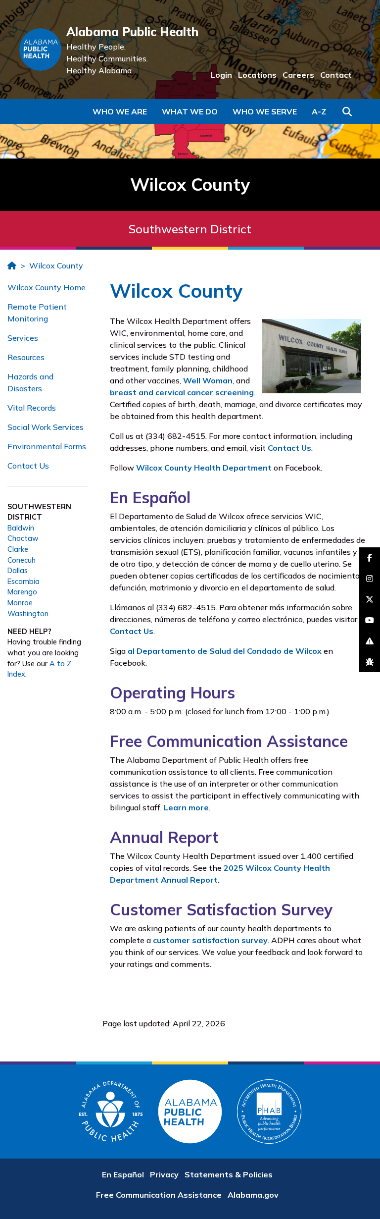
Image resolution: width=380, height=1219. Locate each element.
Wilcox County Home (46, 287)
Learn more (186, 807)
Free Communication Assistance (159, 1195)
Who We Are (120, 111)
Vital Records (31, 408)
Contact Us (28, 466)
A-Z (319, 111)
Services (22, 338)
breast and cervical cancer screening (182, 392)
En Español (123, 1174)
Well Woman (208, 380)
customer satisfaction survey (210, 940)
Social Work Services (45, 427)
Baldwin (20, 528)
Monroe (20, 602)
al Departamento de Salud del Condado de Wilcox (225, 651)
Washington (27, 613)
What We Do (190, 111)
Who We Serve (265, 111)
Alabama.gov (253, 1195)
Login (221, 75)
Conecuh (21, 560)
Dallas (17, 570)
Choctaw (23, 538)
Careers (298, 75)
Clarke (17, 549)
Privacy (164, 1174)
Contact (336, 75)
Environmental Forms (46, 446)
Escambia (23, 581)
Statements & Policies (229, 1174)
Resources (26, 357)
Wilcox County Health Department (204, 468)
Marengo (22, 591)
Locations (257, 75)
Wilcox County (56, 265)
